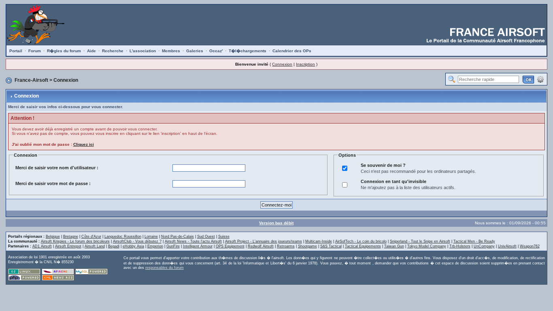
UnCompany (484, 246)
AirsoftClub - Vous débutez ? (137, 241)
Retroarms (286, 246)
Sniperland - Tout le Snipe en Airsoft (420, 241)
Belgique (53, 236)
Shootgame (307, 246)
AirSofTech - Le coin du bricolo (361, 241)
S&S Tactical (331, 246)
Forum (34, 51)
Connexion (282, 64)
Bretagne (70, 236)
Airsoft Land (95, 246)
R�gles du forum (64, 51)
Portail (15, 51)
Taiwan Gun (394, 246)
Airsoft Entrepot (68, 246)
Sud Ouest (206, 236)
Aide (91, 51)
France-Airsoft (31, 80)
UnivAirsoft (507, 246)
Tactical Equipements (363, 246)
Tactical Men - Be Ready (474, 241)
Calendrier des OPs (291, 51)
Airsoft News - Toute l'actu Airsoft (193, 241)
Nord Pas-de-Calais (177, 236)
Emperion (155, 246)
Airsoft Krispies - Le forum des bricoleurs (75, 241)
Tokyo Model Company (426, 246)
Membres (171, 51)
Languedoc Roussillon (122, 236)
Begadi (113, 246)
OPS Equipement (230, 246)
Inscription (305, 64)
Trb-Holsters (459, 246)
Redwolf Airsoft (261, 246)
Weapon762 (530, 246)
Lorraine (151, 236)
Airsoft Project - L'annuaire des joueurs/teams (263, 241)
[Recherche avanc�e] (540, 79)
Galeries (194, 51)
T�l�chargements (247, 51)
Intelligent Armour (198, 246)
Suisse (224, 236)
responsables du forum (164, 268)
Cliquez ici (83, 144)
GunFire (173, 246)
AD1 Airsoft (42, 246)
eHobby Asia (133, 246)
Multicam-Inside (318, 241)
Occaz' (216, 51)
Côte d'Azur (91, 236)
